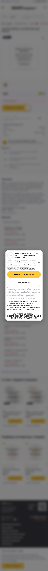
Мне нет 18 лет (24, 282)
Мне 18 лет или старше (24, 274)
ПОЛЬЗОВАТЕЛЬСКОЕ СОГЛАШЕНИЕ (21, 269)
